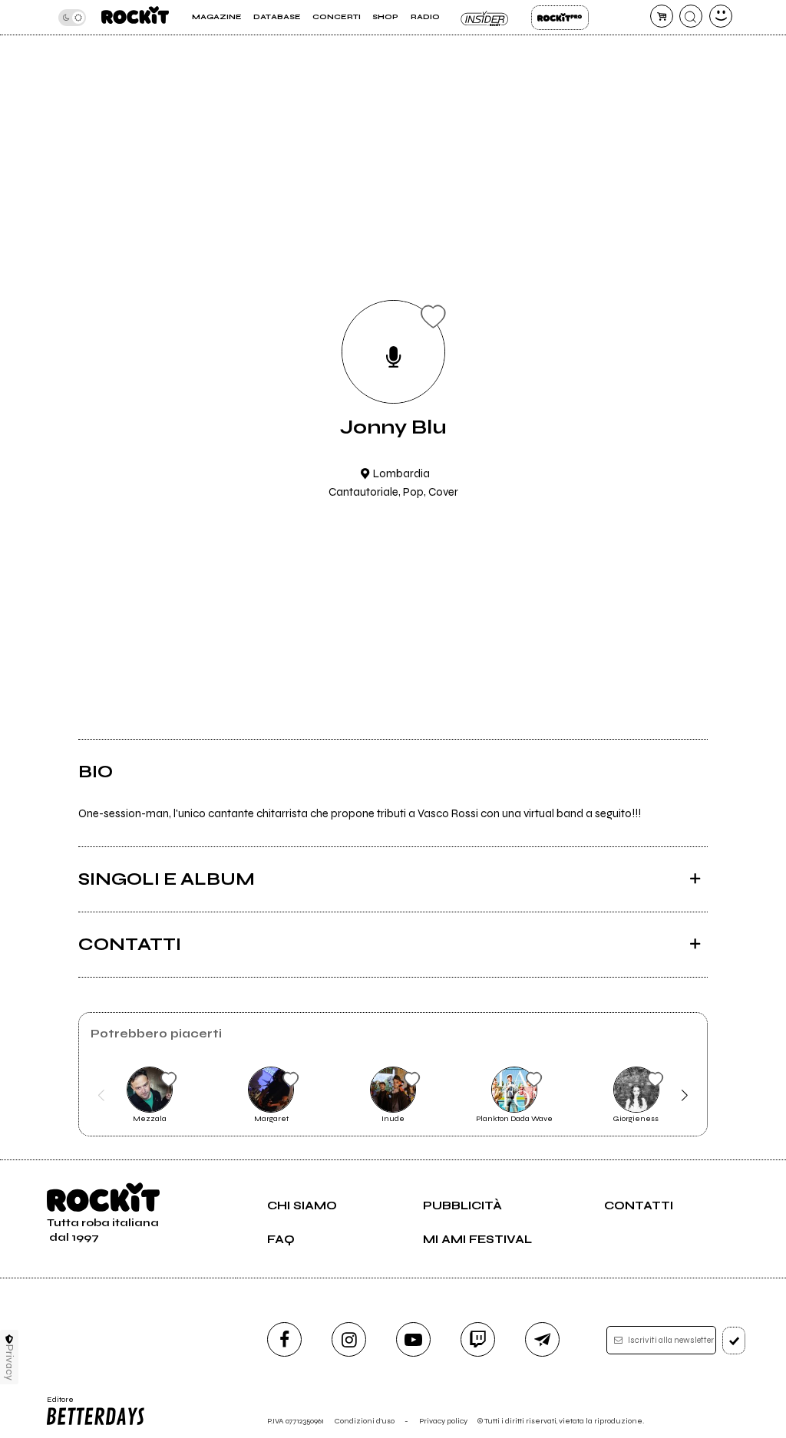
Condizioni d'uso (365, 1421)
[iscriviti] (734, 1340)
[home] (135, 17)
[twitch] (478, 1339)
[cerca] (690, 16)
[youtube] (413, 1339)
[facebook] (284, 1339)
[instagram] (349, 1339)
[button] (101, 1096)
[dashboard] (720, 16)
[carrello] (661, 16)
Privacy (9, 1362)
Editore (56, 1404)
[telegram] (542, 1339)
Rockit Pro (560, 17)
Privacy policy (443, 1421)
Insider (485, 17)
